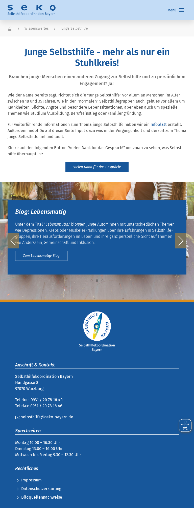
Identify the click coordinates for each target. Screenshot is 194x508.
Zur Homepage (59, 261)
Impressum (31, 480)
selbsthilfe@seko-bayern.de (46, 417)
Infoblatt (159, 124)
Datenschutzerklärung (41, 488)
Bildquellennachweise (41, 497)
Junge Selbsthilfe (74, 28)
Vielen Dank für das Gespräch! (97, 167)
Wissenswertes (37, 28)
